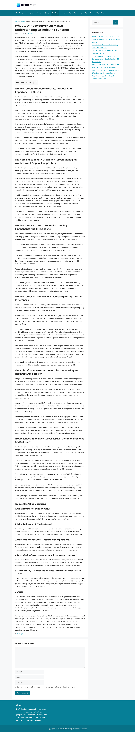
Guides (47, 13)
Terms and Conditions (97, 13)
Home (17, 21)
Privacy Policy (83, 13)
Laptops (39, 13)
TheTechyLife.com (65, 729)
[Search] (115, 22)
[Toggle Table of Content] (34, 82)
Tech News (19, 13)
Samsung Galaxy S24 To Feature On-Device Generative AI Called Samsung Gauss (106, 39)
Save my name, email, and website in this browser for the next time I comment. (46, 687)
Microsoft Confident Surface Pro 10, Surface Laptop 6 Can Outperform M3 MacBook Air (106, 59)
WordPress (83, 729)
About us (63, 13)
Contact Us (72, 13)
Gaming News (30, 13)
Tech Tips (55, 13)
